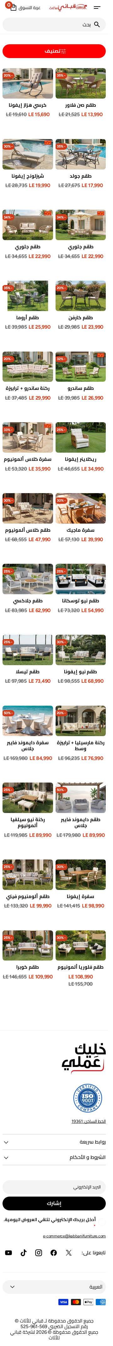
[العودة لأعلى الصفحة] (101, 1338)
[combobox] (48, 24)
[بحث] (99, 24)
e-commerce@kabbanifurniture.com (74, 1236)
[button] (97, 7)
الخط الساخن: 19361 (89, 1121)
